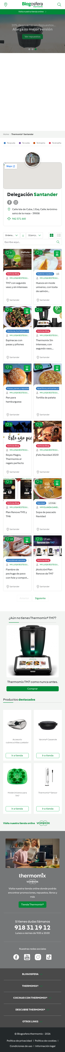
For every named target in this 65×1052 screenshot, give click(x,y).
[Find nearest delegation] (5, 4)
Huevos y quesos (45, 274)
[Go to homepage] (32, 5)
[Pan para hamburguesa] (17, 375)
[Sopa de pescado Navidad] (47, 490)
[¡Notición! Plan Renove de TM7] (47, 547)
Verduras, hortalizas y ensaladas (21, 331)
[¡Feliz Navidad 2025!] (47, 432)
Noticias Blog (13, 274)
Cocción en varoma (16, 560)
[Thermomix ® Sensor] (47, 777)
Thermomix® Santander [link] (22, 134)
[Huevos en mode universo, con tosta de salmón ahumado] (47, 260)
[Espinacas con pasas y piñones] (17, 318)
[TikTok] (48, 957)
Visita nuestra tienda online (31, 11)
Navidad (41, 503)
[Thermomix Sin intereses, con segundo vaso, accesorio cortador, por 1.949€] (47, 318)
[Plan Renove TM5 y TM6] (17, 490)
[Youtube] (27, 957)
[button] (59, 4)
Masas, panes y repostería (19, 388)
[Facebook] (16, 957)
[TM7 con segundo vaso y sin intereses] (17, 260)
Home (6, 134)
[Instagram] (37, 957)
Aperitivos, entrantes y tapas (50, 388)
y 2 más (52, 503)
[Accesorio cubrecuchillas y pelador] (17, 723)
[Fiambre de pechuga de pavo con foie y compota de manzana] (17, 547)
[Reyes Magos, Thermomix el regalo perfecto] (17, 432)
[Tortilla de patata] (47, 375)
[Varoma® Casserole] (47, 723)
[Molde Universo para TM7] (17, 777)
